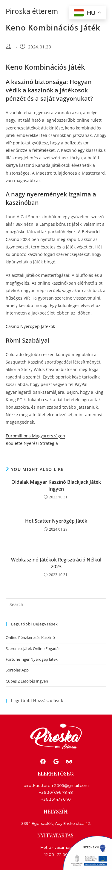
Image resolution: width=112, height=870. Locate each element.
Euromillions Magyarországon (35, 436)
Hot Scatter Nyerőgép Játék (56, 521)
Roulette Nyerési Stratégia (32, 443)
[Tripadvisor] (68, 761)
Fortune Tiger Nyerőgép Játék (32, 659)
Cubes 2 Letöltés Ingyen (27, 681)
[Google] (56, 761)
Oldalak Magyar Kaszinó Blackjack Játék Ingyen (56, 485)
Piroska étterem (32, 11)
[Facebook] (43, 761)
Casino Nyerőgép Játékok (30, 326)
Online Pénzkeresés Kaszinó (30, 637)
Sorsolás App (17, 670)
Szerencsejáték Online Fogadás (33, 648)
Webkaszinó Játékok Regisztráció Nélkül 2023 (56, 563)
